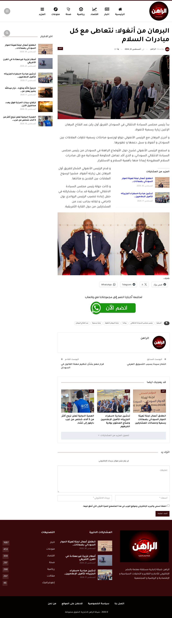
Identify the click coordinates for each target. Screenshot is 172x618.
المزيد (42, 14)
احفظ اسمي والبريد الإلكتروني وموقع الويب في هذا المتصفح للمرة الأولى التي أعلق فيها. (124, 506)
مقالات (51, 576)
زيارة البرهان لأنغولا (112, 323)
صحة (68, 14)
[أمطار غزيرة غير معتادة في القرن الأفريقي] (45, 63)
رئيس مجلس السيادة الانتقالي (142, 323)
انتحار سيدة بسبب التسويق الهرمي (146, 364)
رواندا (125, 323)
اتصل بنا (119, 604)
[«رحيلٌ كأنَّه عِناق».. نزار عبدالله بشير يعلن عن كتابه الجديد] (45, 92)
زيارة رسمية (96, 323)
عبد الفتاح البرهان (82, 323)
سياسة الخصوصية (98, 604)
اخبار (106, 14)
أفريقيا (159, 323)
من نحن (52, 604)
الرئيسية (120, 14)
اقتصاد (94, 14)
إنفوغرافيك (48, 583)
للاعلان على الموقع (72, 604)
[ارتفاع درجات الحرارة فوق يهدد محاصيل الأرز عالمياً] (45, 106)
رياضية (81, 14)
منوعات (55, 14)
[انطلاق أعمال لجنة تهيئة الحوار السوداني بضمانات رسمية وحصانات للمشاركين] (162, 182)
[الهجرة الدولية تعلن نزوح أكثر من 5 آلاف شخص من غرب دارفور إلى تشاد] (77, 401)
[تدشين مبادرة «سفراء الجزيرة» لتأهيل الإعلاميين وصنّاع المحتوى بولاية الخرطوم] (162, 197)
